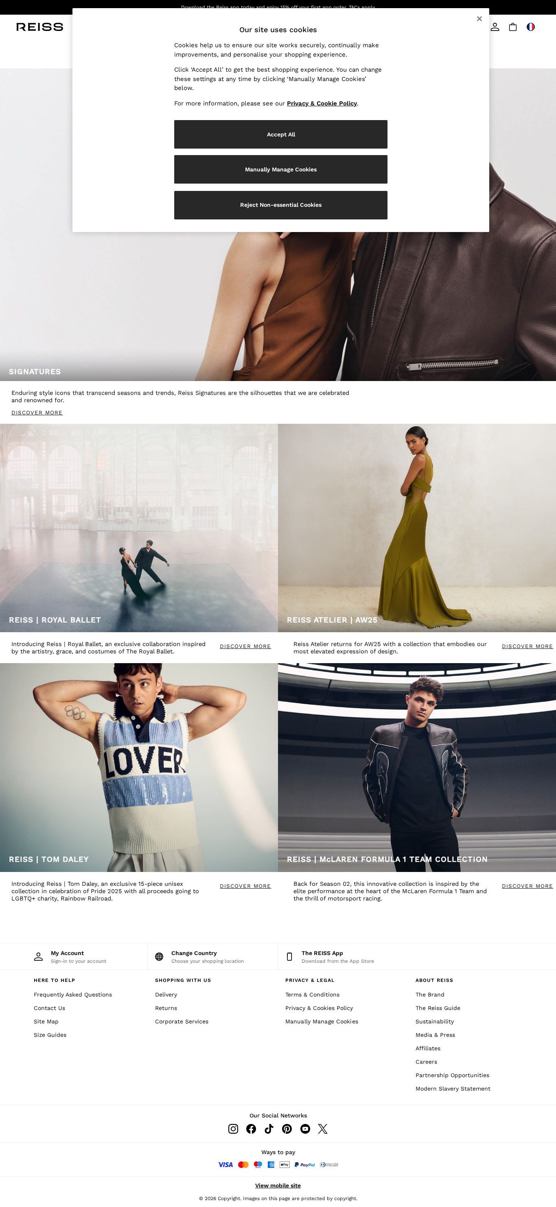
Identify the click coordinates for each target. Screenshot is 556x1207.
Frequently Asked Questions (73, 994)
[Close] (479, 18)
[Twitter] (323, 1129)
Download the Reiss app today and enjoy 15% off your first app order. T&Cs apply (278, 7)
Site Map (46, 1021)
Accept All (281, 134)
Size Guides (50, 1035)
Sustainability (435, 1021)
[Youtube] (305, 1129)
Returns (166, 1008)
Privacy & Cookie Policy (322, 103)
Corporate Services (181, 1021)
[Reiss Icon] (39, 27)
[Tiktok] (269, 1129)
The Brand (430, 994)
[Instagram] (233, 1129)
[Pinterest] (287, 1129)
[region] (280, 120)
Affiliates (428, 1048)
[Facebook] (251, 1129)
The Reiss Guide (438, 1008)
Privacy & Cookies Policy (319, 1008)
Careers (426, 1061)
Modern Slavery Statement (453, 1088)
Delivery (166, 994)
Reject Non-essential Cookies (281, 205)
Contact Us (49, 1008)
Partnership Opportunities (452, 1075)
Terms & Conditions (312, 994)
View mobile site (278, 1185)
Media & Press (435, 1035)
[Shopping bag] (513, 27)
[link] (495, 27)
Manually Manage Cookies (321, 1021)
